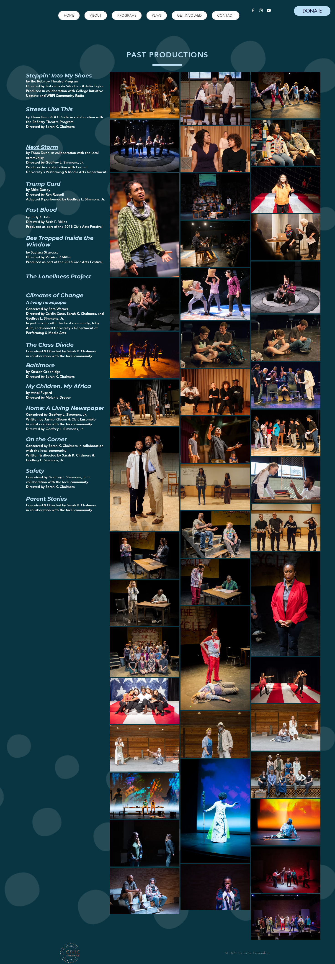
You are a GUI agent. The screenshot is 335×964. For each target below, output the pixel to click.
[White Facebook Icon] (252, 10)
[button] (95, 15)
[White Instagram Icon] (260, 10)
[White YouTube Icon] (268, 10)
